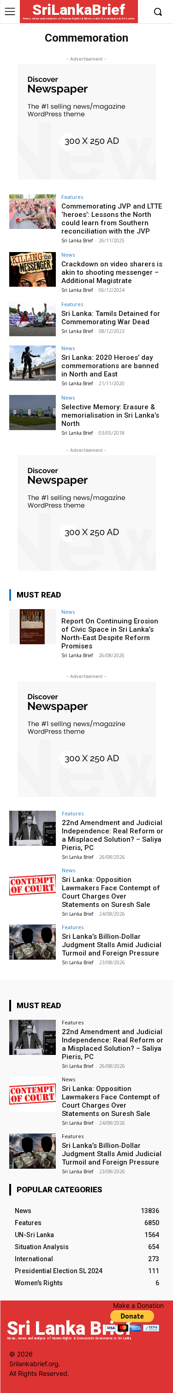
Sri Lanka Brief (77, 240)
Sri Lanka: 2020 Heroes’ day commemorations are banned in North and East (110, 365)
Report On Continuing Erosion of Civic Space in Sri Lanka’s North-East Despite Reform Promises (109, 633)
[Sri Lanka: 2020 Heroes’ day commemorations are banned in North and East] (32, 362)
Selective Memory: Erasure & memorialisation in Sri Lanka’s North (110, 415)
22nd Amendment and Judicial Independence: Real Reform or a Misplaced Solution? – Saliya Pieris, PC (112, 835)
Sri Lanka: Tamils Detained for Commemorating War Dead (110, 317)
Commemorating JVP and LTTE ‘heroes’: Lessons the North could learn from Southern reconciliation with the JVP (111, 218)
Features (72, 196)
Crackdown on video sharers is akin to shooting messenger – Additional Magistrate (111, 272)
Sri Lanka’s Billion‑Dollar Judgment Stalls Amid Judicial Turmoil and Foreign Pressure (111, 944)
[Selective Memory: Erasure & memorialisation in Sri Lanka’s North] (32, 412)
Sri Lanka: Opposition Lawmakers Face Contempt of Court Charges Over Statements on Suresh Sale (111, 892)
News (68, 254)
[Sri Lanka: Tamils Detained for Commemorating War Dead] (32, 319)
